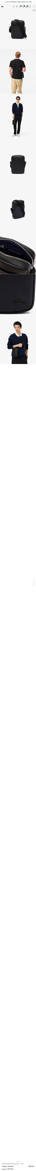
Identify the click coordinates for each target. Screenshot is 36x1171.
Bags (22, 1163)
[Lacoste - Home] (2, 7)
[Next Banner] (34, 2)
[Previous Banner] (2, 2)
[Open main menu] (33, 7)
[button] (13, 6)
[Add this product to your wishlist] (34, 10)
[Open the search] (29, 6)
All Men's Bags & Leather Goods (10, 1163)
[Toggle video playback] (3, 91)
